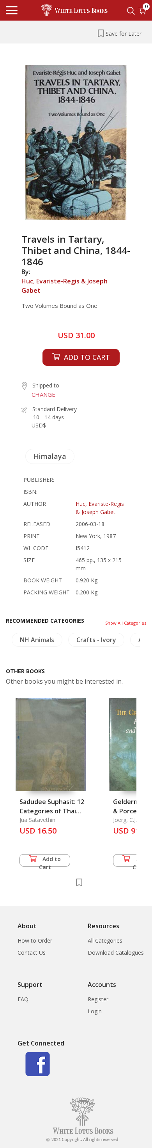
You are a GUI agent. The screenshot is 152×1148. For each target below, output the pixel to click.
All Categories (105, 940)
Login (95, 1011)
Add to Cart (50, 861)
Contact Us (32, 952)
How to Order (35, 940)
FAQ (23, 999)
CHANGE (43, 394)
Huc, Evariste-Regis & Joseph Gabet (64, 286)
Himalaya (50, 456)
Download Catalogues (116, 952)
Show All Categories (125, 623)
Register (98, 999)
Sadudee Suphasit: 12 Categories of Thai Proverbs (51, 811)
